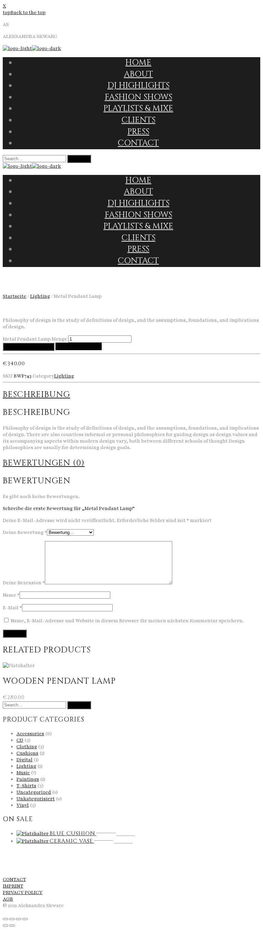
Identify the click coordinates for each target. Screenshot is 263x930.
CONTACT (14, 879)
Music (23, 772)
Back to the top (28, 12)
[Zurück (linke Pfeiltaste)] (5, 926)
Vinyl (22, 805)
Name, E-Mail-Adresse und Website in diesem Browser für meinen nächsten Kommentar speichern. (127, 620)
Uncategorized (33, 792)
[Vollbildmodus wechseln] (18, 919)
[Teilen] (12, 919)
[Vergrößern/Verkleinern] (25, 919)
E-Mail (12, 607)
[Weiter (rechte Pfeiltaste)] (12, 926)
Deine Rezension (24, 582)
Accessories (30, 733)
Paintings (27, 779)
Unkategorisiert (35, 798)
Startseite (14, 296)
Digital (24, 759)
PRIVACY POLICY (22, 892)
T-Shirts (26, 785)
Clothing (26, 746)
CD (19, 740)
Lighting (40, 296)
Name (11, 595)
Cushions (27, 753)
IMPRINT (13, 886)
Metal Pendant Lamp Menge (35, 339)
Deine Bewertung (25, 532)
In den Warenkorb (28, 347)
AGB (8, 899)
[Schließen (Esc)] (5, 919)
